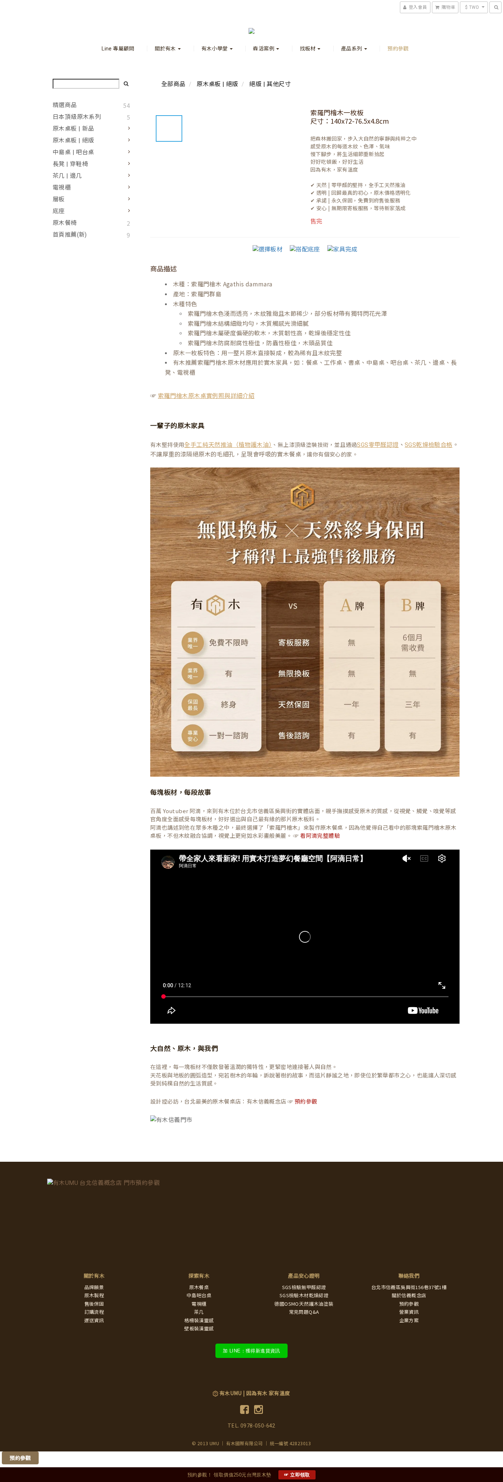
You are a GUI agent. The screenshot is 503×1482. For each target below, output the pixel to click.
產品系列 (352, 49)
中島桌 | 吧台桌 (73, 152)
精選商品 (65, 105)
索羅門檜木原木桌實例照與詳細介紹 (206, 395)
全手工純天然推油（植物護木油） (228, 444)
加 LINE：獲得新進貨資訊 (251, 1351)
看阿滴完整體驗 (320, 836)
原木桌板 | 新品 (73, 128)
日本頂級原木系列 (77, 116)
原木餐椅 (65, 222)
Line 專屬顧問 (118, 49)
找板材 (308, 49)
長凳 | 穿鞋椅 (70, 163)
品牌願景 (94, 1287)
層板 (59, 199)
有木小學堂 (215, 49)
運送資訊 (94, 1320)
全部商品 (173, 84)
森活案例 (264, 49)
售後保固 (94, 1304)
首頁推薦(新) (70, 234)
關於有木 (166, 49)
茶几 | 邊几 (67, 175)
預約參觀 (398, 49)
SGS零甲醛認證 (377, 444)
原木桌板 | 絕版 (73, 140)
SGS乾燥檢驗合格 (429, 444)
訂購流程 (94, 1312)
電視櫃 (62, 187)
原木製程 (94, 1295)
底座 (59, 211)
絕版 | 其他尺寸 (270, 84)
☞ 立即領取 (297, 1475)
